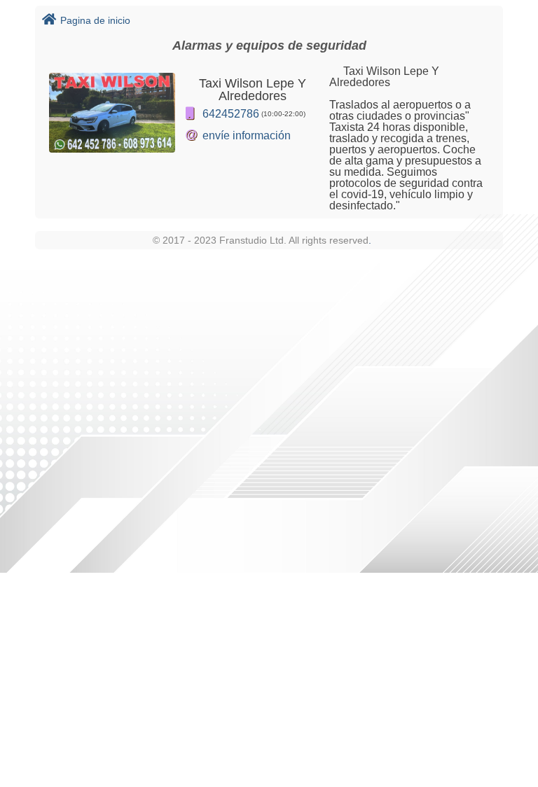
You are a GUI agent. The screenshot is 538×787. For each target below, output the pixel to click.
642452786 (230, 114)
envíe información (246, 135)
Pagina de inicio (95, 20)
